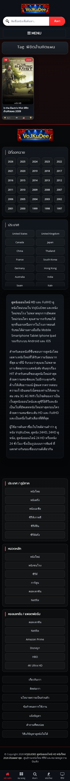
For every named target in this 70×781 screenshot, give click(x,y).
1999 (35, 208)
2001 (10, 208)
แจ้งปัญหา (35, 716)
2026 (10, 161)
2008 (47, 189)
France (20, 259)
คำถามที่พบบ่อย (35, 725)
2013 (47, 180)
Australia (20, 276)
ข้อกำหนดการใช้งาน (35, 706)
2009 (35, 189)
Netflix (35, 600)
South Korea (50, 259)
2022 (59, 161)
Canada (19, 242)
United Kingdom (50, 233)
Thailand (50, 251)
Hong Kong (50, 268)
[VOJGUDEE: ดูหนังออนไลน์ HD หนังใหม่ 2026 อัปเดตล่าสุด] (35, 9)
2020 (22, 170)
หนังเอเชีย (35, 508)
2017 (59, 170)
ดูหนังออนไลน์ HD (23, 302)
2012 (59, 180)
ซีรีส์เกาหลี (35, 517)
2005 (22, 199)
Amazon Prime (35, 639)
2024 (35, 161)
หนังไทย (35, 491)
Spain (20, 285)
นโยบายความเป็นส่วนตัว (35, 697)
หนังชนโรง (35, 565)
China (20, 251)
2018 (47, 170)
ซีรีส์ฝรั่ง (35, 535)
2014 (35, 180)
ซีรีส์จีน (35, 526)
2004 (35, 199)
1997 (59, 208)
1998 (47, 208)
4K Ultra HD (35, 665)
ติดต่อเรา (35, 688)
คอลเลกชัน (35, 591)
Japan (50, 242)
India (50, 276)
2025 (22, 161)
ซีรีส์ (35, 574)
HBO (35, 657)
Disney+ (35, 648)
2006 (10, 199)
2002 (59, 199)
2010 (22, 189)
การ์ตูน (35, 582)
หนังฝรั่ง (35, 500)
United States (19, 233)
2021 (10, 170)
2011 (10, 189)
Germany (20, 268)
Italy (50, 285)
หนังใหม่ (35, 556)
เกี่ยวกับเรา (35, 679)
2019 (35, 170)
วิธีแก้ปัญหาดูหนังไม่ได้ (35, 734)
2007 (59, 189)
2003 (47, 199)
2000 (22, 208)
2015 (22, 180)
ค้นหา (57, 21)
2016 (10, 180)
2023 (47, 161)
